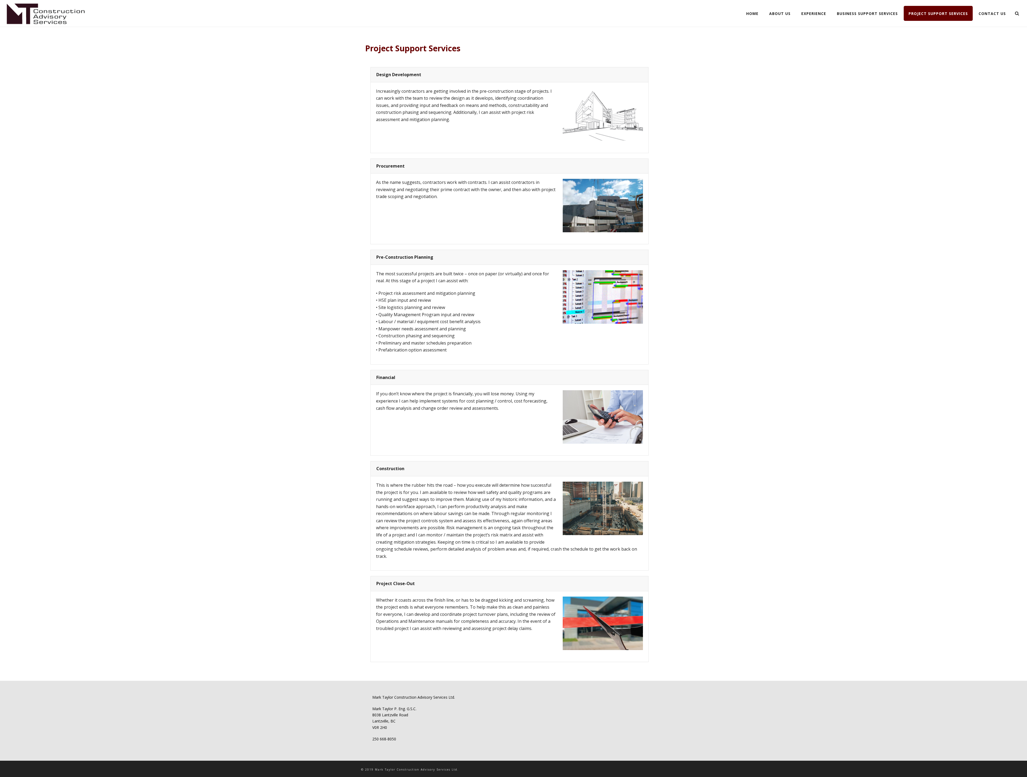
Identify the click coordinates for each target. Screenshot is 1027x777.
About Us (780, 13)
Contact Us (992, 13)
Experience (813, 13)
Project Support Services (938, 13)
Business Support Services (867, 13)
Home (752, 13)
